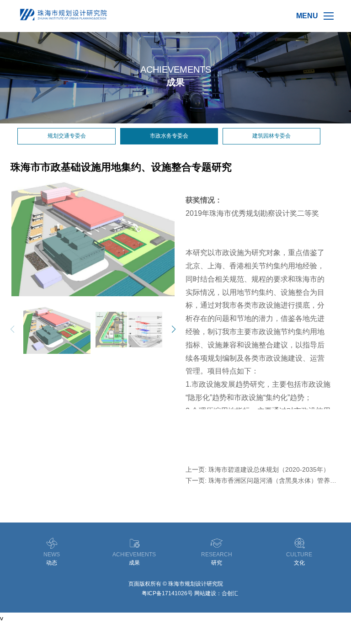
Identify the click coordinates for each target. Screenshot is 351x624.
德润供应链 (126, 593)
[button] (166, 329)
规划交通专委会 (67, 136)
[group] (93, 238)
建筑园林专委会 (271, 136)
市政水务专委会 (169, 136)
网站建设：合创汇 (216, 593)
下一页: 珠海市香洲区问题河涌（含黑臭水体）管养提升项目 (261, 480)
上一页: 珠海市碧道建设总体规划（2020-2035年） (258, 469)
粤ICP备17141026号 (167, 593)
